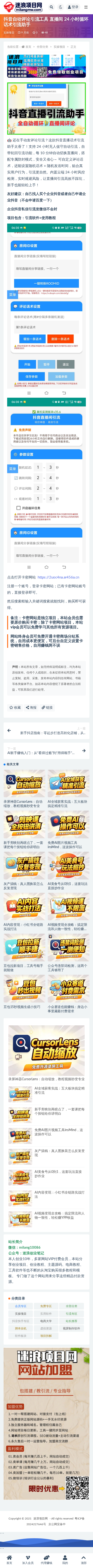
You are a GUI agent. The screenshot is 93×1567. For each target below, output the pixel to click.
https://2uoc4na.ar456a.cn (58, 577)
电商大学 (46, 1321)
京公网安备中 (57, 1524)
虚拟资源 (46, 1328)
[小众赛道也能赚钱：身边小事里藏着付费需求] (68, 989)
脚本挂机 (20, 1328)
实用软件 (46, 1313)
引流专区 (71, 1313)
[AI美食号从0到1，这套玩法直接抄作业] (68, 865)
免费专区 (46, 1306)
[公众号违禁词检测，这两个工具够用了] (68, 947)
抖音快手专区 (20, 1321)
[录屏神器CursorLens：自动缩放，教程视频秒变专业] (24, 784)
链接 (49, 707)
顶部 (84, 1563)
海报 (32, 707)
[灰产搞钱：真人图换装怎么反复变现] (24, 865)
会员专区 (20, 1306)
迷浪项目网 (40, 1518)
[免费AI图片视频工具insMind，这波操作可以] (68, 824)
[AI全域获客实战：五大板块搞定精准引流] (68, 784)
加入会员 (28, 1563)
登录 (75, 7)
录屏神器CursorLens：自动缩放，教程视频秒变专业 (46, 1079)
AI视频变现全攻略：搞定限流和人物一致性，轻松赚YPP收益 (67, 929)
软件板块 (20, 1335)
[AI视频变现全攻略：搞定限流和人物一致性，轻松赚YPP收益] (68, 907)
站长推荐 (71, 1321)
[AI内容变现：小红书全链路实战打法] (24, 907)
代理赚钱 (46, 1563)
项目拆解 (46, 1335)
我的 (65, 1563)
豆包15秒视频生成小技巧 (22, 1007)
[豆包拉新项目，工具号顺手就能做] (24, 947)
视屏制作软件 (71, 1328)
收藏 (17, 707)
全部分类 (42, 46)
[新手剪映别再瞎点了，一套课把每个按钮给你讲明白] (24, 824)
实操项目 (9, 32)
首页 (28, 46)
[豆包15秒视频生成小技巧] (24, 989)
